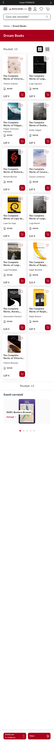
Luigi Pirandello (10, 270)
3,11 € (32, 236)
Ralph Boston (35, 316)
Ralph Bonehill (35, 270)
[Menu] (6, 9)
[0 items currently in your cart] (47, 9)
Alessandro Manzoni (12, 316)
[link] (30, 9)
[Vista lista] (47, 49)
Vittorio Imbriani (10, 83)
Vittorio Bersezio (10, 363)
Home (6, 26)
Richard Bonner (10, 176)
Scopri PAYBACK (27, 2)
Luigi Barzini (34, 223)
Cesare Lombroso (37, 176)
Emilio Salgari (35, 130)
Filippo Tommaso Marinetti (11, 130)
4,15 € (6, 329)
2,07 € (6, 96)
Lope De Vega (9, 223)
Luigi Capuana (35, 83)
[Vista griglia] (40, 49)
